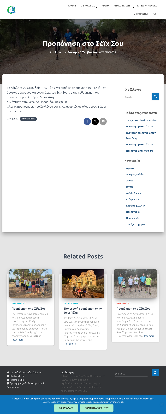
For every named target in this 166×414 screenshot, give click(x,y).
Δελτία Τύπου (133, 193)
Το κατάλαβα (66, 408)
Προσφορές (132, 218)
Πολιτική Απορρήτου (97, 408)
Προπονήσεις (28, 119)
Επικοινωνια (141, 14)
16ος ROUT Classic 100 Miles (141, 120)
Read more (17, 339)
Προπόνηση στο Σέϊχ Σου (139, 126)
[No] (161, 404)
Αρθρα (105, 6)
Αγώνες (130, 168)
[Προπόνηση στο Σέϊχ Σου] (30, 283)
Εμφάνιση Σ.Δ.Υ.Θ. (135, 205)
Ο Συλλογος (88, 6)
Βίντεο (129, 187)
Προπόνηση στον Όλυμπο (140, 151)
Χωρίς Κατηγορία (135, 224)
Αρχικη (72, 6)
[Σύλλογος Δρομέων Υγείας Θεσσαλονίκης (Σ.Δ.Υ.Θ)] (11, 10)
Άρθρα (129, 180)
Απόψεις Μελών (134, 174)
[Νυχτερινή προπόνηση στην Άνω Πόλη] (83, 283)
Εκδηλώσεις (132, 199)
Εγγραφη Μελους (147, 6)
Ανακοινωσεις (122, 6)
